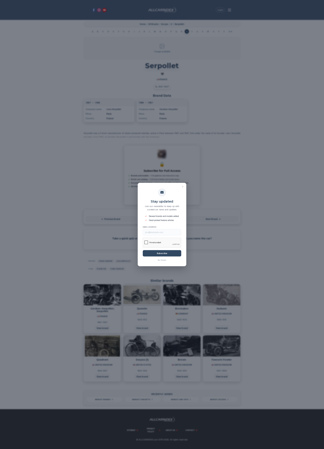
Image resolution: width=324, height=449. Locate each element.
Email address (149, 227)
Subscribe (162, 253)
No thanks (162, 260)
